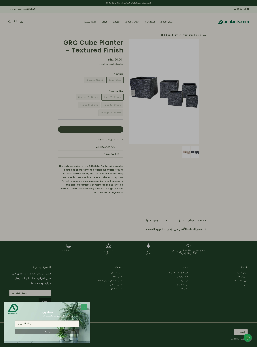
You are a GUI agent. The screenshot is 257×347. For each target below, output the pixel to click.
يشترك (47, 331)
